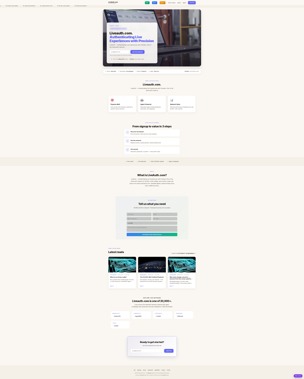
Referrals (180, 316)
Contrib (158, 316)
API (134, 370)
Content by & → (183, 253)
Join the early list (137, 52)
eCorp (144, 370)
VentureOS (113, 71)
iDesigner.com (143, 375)
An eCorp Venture (112, 3)
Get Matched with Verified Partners (152, 234)
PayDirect (143, 71)
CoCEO (116, 326)
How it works (171, 2)
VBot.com (156, 71)
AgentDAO (138, 316)
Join (147, 2)
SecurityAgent (129, 71)
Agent (184, 2)
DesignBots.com (165, 375)
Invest (162, 2)
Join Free (192, 2)
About (179, 2)
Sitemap (139, 370)
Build (154, 2)
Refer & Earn (298, 375)
